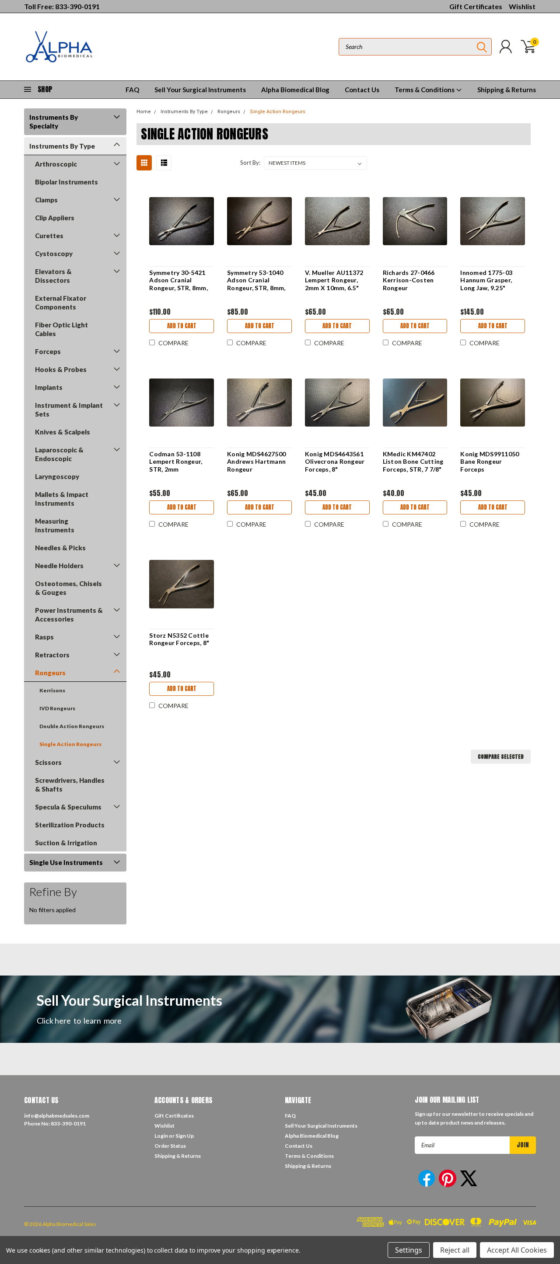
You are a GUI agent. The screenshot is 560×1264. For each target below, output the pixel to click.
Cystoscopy (54, 253)
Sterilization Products (70, 825)
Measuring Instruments (54, 525)
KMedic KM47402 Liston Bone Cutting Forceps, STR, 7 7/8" (413, 461)
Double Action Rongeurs (71, 726)
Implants (49, 387)
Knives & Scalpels (62, 432)
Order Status (170, 1145)
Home (143, 112)
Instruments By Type (62, 146)
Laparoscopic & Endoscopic (59, 454)
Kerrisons (52, 690)
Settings (408, 1250)
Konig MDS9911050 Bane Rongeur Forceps (489, 461)
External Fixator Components (60, 302)
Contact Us (362, 90)
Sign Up (184, 1135)
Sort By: (250, 162)
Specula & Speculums (68, 807)
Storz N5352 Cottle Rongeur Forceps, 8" (179, 639)
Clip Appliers (54, 218)
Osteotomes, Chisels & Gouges (68, 588)
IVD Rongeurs (57, 708)
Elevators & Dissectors (53, 275)
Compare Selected (501, 756)
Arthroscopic (56, 164)
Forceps (48, 351)
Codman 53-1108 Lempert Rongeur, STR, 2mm (175, 461)
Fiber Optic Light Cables (61, 329)
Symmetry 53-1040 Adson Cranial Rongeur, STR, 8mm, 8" (256, 284)
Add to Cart (181, 326)
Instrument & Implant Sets (69, 409)
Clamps (46, 200)
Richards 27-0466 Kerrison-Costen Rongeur (409, 280)
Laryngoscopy (57, 476)
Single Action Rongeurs (70, 744)
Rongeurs (50, 673)
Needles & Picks (60, 548)
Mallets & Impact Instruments (61, 498)
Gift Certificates (475, 6)
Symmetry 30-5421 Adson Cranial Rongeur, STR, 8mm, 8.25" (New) (178, 284)
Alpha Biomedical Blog (295, 90)
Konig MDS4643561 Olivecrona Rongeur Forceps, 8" (335, 461)
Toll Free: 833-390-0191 (62, 6)
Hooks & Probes (61, 369)
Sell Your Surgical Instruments (200, 90)
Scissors (48, 762)
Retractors (52, 655)
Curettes (49, 236)
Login (161, 1135)
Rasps (44, 637)
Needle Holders (59, 565)
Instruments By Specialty (53, 121)
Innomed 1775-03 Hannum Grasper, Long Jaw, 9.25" (486, 280)
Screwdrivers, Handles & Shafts (70, 784)
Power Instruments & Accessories (69, 614)
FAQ (132, 90)
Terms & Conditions (425, 90)
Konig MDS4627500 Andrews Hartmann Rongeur (256, 461)
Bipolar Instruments (66, 182)
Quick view (181, 221)
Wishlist (522, 6)
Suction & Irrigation (66, 843)
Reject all (454, 1250)
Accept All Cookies (517, 1250)
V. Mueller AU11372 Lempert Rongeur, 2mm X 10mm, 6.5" (334, 280)
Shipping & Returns (506, 90)
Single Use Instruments (66, 862)
